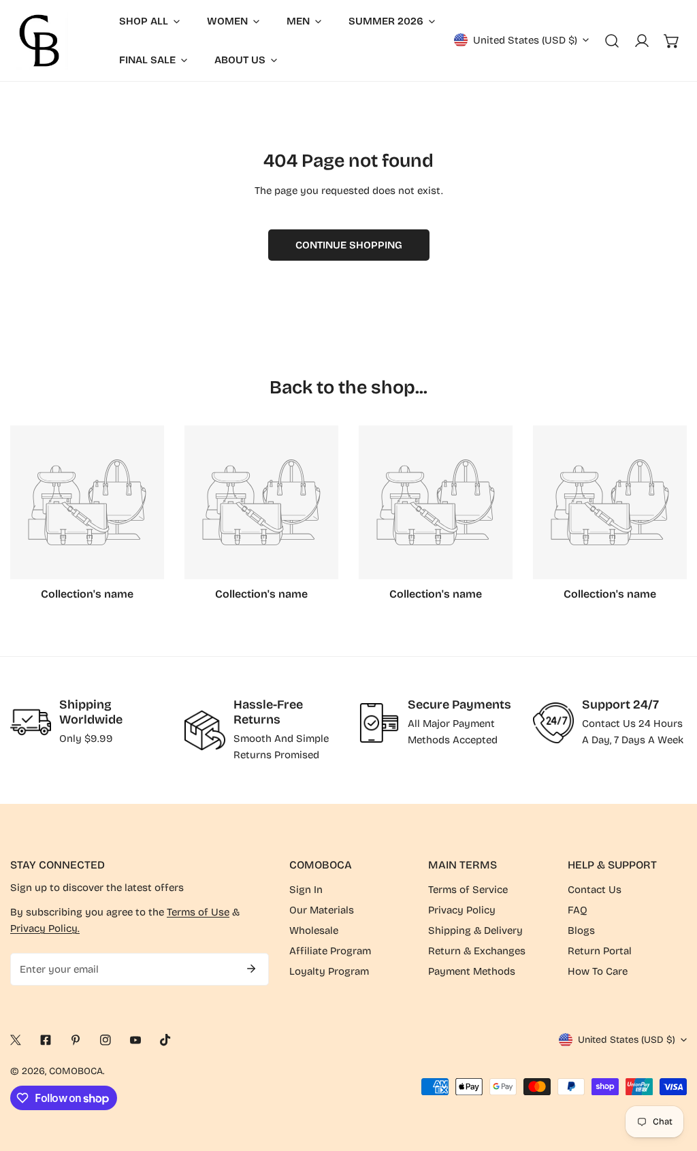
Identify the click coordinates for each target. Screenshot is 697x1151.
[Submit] (251, 968)
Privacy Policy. (45, 928)
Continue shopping (348, 245)
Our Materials (321, 910)
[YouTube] (135, 1040)
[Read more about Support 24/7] (553, 722)
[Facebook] (46, 1040)
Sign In (306, 889)
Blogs (581, 930)
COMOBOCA (76, 1071)
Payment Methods (471, 971)
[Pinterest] (76, 1040)
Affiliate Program (330, 951)
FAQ (577, 910)
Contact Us (594, 889)
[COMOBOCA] (39, 40)
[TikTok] (165, 1040)
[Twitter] (16, 1040)
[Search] (612, 41)
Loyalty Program (329, 971)
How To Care (598, 971)
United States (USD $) (525, 40)
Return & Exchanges (476, 951)
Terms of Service (468, 889)
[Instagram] (105, 1040)
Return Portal (600, 951)
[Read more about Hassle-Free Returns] (204, 730)
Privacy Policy (462, 910)
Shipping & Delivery (475, 930)
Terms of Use (198, 912)
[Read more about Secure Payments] (379, 722)
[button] (672, 41)
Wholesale (313, 930)
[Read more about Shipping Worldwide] (30, 722)
